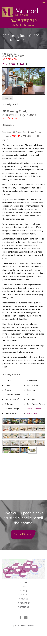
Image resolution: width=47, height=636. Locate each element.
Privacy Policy (23, 603)
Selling (23, 590)
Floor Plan (8, 98)
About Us (23, 599)
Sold (23, 586)
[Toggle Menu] (43, 3)
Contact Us (23, 607)
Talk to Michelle (22, 534)
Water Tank (32, 413)
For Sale (23, 582)
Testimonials (23, 594)
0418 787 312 (23, 21)
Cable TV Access (34, 409)
